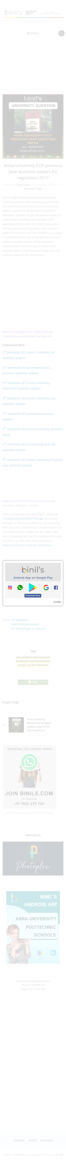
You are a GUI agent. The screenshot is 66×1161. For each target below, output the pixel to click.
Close (57, 602)
